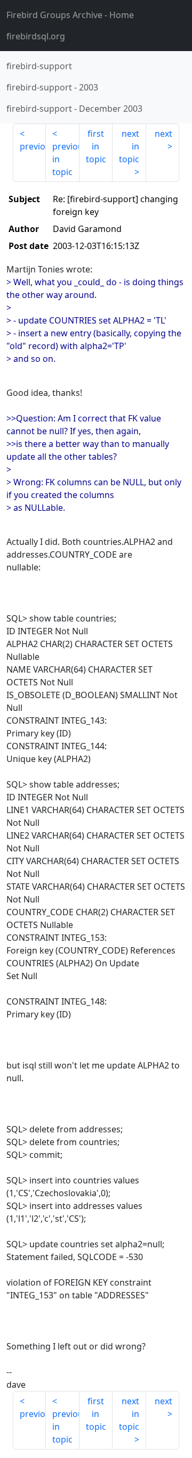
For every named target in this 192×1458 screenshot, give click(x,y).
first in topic (96, 146)
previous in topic (65, 159)
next (163, 133)
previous (33, 146)
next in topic (129, 146)
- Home (70, 15)
